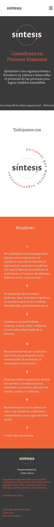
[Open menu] (51, 8)
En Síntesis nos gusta (13, 495)
